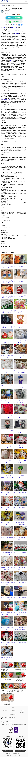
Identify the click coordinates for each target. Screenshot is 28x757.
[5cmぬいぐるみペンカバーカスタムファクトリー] (20, 364)
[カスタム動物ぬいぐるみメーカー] (7, 439)
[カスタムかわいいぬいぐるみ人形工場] (20, 379)
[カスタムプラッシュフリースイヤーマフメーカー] (20, 334)
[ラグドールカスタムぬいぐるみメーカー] (7, 651)
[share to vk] (21, 24)
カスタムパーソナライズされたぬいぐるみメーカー (7, 477)
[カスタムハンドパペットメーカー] (20, 424)
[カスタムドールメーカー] (7, 531)
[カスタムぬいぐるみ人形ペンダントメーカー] (7, 274)
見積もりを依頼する (14, 18)
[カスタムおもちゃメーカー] (20, 546)
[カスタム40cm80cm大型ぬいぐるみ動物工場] (20, 621)
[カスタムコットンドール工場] (20, 349)
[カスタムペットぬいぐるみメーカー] (20, 319)
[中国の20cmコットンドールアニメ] (20, 304)
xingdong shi (7, 10)
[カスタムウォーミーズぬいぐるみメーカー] (20, 606)
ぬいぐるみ (3, 27)
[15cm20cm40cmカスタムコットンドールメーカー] (7, 546)
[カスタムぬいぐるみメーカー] (20, 259)
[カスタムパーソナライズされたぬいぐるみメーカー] (7, 469)
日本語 (22, 710)
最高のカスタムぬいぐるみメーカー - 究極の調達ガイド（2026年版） (7, 703)
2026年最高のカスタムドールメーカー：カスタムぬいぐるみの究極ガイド (20, 680)
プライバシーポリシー (16, 755)
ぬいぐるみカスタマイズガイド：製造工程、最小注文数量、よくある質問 (7, 692)
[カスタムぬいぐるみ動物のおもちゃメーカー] (7, 289)
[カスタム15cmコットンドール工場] (7, 394)
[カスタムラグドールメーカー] (20, 636)
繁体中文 (22, 712)
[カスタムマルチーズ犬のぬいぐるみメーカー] (7, 304)
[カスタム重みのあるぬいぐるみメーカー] (20, 394)
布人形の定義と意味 (7, 679)
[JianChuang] (4, 3)
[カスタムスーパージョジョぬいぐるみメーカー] (7, 606)
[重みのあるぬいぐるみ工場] (7, 349)
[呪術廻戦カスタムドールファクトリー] (7, 561)
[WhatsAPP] (14, 21)
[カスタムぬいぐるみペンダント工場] (7, 591)
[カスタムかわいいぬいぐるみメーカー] (7, 334)
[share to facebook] (14, 24)
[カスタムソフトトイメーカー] (20, 409)
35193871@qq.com (10, 717)
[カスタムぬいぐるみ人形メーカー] (20, 274)
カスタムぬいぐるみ (6, 99)
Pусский (13, 710)
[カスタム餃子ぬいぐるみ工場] (7, 576)
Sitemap (9, 755)
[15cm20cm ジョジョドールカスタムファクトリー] (20, 516)
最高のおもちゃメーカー (7, 386)
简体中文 (13, 712)
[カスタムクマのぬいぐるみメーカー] (20, 561)
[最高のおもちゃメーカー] (7, 379)
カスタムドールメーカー (7, 537)
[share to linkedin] (19, 24)
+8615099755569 (11, 719)
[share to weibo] (16, 24)
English (5, 710)
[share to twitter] (11, 24)
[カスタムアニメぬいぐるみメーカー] (7, 409)
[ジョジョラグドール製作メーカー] (20, 454)
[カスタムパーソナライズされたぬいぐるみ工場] (7, 319)
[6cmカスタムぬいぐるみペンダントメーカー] (7, 259)
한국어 (5, 712)
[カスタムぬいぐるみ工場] (20, 289)
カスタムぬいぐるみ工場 (20, 296)
